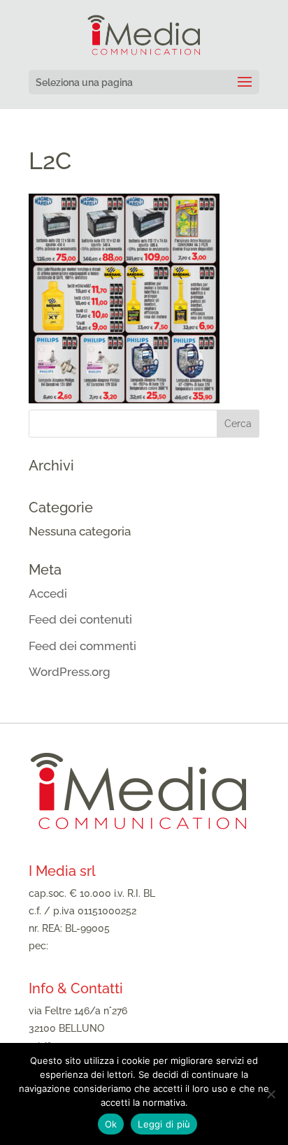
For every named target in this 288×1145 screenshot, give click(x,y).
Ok (111, 1124)
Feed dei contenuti (80, 619)
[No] (271, 1094)
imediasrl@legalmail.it (101, 945)
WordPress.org (69, 672)
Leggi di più (164, 1124)
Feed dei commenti (82, 646)
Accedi (48, 593)
